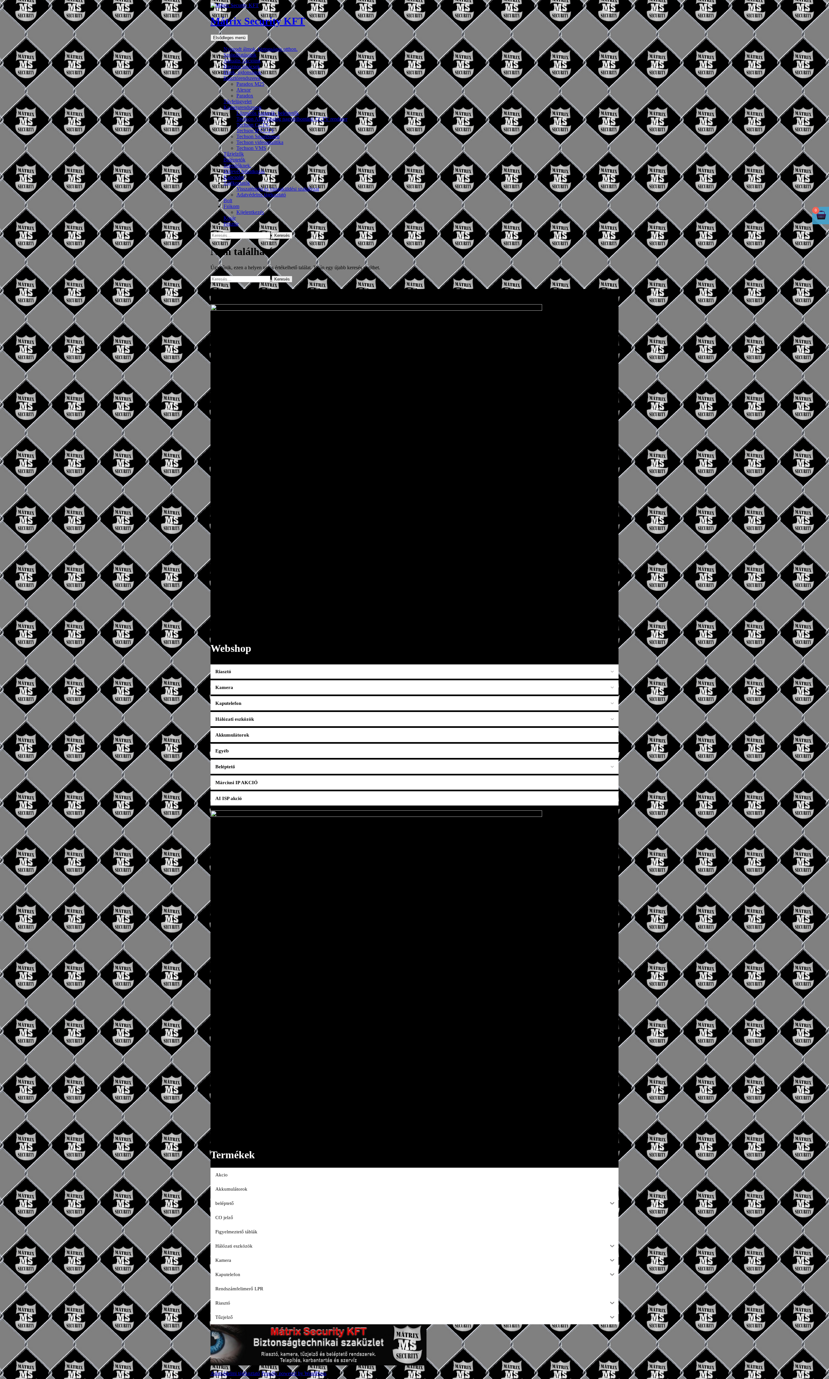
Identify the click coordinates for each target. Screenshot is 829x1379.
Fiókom (231, 206)
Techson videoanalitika (259, 142)
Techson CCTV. (253, 125)
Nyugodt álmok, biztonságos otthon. (260, 49)
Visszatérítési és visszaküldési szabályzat (277, 189)
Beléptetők (234, 159)
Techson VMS (251, 148)
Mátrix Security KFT (257, 21)
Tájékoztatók (236, 183)
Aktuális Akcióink (242, 60)
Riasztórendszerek (242, 78)
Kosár (229, 218)
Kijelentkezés (250, 212)
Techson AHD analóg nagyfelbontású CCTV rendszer (291, 119)
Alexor (243, 90)
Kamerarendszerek (242, 107)
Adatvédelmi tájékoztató (261, 194)
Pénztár (231, 224)
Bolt (227, 200)
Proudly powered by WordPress (293, 1373)
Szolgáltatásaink (239, 55)
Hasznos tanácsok (241, 66)
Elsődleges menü (229, 37)
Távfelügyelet (237, 101)
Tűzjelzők (233, 154)
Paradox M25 (250, 84)
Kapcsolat (233, 177)
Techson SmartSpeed (257, 136)
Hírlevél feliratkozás (244, 171)
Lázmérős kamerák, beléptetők (267, 113)
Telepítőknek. (237, 165)
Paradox (244, 95)
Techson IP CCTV (255, 130)
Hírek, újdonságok (242, 72)
